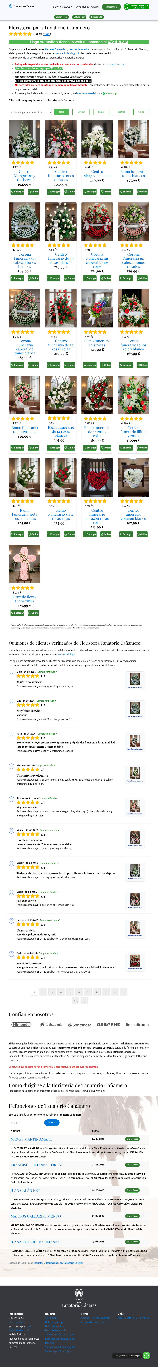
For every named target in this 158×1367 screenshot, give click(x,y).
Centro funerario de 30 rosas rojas (61, 345)
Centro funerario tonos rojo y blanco (133, 345)
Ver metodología (66, 654)
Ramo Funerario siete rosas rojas (61, 514)
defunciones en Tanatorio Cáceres (64, 1263)
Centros (121, 112)
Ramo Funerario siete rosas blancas (24, 514)
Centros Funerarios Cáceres (95, 1322)
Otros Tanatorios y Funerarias (133, 1318)
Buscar (52, 1122)
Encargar (19, 191)
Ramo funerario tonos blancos (133, 173)
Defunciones (82, 6)
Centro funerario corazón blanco (133, 514)
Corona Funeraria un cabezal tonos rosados (133, 260)
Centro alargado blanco (97, 173)
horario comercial (115, 64)
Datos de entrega (54, 1322)
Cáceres (95, 6)
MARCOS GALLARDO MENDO (36, 1216)
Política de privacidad (56, 1330)
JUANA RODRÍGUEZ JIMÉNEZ (35, 1241)
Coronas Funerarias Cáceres (95, 1318)
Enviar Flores (61, 17)
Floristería (111, 7)
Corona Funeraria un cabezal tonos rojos (97, 260)
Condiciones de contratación (60, 1334)
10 (115, 992)
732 (76, 1001)
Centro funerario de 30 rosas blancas (61, 258)
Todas (61, 112)
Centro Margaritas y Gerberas (24, 175)
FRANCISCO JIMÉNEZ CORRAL (37, 1164)
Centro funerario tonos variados (61, 175)
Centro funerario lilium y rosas (133, 431)
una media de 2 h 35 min (67, 53)
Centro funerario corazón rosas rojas (97, 516)
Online (34, 191)
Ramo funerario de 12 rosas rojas (97, 431)
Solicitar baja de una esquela (60, 1347)
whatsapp (110, 93)
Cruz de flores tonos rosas (24, 599)
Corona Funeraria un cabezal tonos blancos (24, 260)
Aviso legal (50, 1318)
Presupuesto (96, 17)
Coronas (81, 112)
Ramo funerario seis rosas (97, 343)
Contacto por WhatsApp (58, 1351)
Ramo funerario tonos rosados (25, 429)
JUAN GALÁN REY (25, 1190)
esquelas (38, 1263)
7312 (47, 34)
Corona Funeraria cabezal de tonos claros (25, 347)
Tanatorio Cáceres (23, 6)
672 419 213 (118, 42)
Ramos (101, 112)
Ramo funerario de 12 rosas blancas (61, 431)
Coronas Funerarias (56, 49)
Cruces (141, 112)
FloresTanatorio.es (18, 1322)
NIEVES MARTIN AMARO (31, 1139)
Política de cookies (54, 1326)
